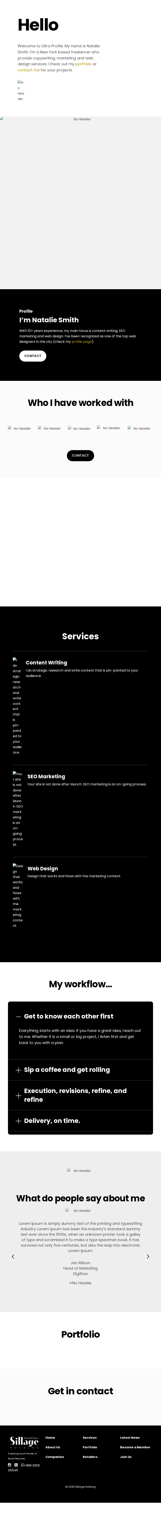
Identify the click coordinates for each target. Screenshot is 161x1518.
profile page (82, 341)
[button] (13, 1256)
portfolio (83, 64)
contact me (29, 70)
